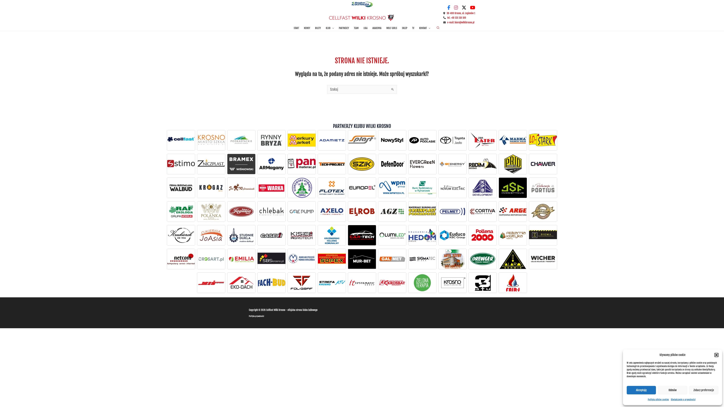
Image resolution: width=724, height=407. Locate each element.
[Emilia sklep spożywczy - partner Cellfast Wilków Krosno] (241, 259)
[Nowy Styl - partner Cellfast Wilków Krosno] (392, 140)
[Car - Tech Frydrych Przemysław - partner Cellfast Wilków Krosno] (362, 235)
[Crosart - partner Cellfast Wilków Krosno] (211, 259)
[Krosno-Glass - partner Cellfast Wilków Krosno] (452, 283)
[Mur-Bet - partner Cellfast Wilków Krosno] (362, 259)
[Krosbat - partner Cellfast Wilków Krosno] (392, 283)
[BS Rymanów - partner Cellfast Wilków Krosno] (422, 188)
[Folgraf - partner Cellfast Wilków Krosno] (302, 283)
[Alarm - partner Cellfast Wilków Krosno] (513, 259)
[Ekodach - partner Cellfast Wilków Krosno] (241, 283)
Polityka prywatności (256, 316)
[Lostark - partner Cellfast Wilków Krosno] (543, 140)
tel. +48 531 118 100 (456, 17)
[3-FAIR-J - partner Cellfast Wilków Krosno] (513, 283)
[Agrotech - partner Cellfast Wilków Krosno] (302, 235)
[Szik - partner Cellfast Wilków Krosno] (362, 164)
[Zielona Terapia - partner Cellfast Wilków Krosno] (422, 283)
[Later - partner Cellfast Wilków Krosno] (483, 140)
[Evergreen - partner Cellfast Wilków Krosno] (422, 164)
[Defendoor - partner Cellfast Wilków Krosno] (392, 164)
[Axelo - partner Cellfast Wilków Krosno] (332, 211)
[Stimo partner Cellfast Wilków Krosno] (181, 164)
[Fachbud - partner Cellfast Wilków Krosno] (271, 283)
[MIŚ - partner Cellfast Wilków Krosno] (211, 283)
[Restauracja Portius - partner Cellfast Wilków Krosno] (543, 188)
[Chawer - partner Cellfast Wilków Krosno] (543, 164)
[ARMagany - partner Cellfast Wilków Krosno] (271, 164)
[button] (716, 355)
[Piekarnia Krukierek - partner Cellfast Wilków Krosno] (181, 235)
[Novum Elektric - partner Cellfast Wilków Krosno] (452, 188)
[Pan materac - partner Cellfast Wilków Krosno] (302, 164)
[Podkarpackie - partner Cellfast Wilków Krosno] (241, 140)
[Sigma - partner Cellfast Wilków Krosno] (543, 235)
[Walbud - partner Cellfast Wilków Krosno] (181, 188)
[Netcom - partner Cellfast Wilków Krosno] (181, 259)
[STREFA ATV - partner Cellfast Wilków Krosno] (332, 283)
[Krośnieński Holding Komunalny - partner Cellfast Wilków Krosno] (332, 235)
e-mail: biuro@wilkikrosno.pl (460, 22)
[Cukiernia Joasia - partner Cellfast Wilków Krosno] (211, 235)
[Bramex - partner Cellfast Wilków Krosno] (241, 164)
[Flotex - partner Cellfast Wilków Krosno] (332, 188)
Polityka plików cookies (658, 399)
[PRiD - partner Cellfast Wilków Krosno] (513, 164)
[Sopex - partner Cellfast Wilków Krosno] (332, 259)
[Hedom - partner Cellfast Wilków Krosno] (422, 235)
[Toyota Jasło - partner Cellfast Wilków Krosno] (422, 140)
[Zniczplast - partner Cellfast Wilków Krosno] (211, 164)
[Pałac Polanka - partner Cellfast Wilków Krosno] (211, 211)
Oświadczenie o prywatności (683, 399)
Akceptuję (641, 390)
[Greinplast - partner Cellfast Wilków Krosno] (422, 211)
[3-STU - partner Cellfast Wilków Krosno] (483, 283)
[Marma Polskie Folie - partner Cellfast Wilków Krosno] (513, 140)
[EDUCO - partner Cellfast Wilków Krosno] (452, 235)
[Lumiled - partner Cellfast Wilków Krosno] (392, 235)
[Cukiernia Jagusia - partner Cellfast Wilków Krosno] (241, 211)
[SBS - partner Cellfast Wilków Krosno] (271, 259)
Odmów (673, 390)
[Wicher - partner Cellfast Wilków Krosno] (543, 259)
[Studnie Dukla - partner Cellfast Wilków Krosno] (241, 235)
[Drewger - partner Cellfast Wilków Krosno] (483, 259)
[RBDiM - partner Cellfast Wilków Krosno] (483, 164)
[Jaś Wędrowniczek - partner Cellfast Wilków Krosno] (241, 188)
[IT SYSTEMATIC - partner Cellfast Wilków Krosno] (362, 283)
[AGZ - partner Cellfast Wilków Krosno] (392, 211)
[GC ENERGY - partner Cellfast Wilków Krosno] (452, 164)
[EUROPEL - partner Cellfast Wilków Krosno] (362, 188)
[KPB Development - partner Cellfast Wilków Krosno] (483, 188)
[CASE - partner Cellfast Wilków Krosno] (271, 235)
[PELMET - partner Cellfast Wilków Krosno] (452, 211)
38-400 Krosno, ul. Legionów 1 (461, 13)
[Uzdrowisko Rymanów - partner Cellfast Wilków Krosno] (302, 188)
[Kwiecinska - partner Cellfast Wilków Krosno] (302, 259)
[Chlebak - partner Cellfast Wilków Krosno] (271, 211)
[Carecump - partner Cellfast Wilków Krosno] (302, 211)
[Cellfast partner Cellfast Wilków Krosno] (181, 140)
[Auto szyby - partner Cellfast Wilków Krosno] (452, 259)
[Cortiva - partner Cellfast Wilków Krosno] (483, 211)
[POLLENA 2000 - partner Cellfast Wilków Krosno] (483, 235)
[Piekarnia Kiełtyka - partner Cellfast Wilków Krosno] (513, 235)
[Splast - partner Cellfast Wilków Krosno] (362, 140)
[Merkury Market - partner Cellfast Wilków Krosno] (302, 140)
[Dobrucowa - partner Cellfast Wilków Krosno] (543, 211)
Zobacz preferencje (703, 390)
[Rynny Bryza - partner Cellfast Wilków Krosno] (271, 140)
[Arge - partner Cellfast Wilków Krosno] (513, 211)
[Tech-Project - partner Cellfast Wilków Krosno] (332, 164)
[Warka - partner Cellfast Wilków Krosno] (271, 188)
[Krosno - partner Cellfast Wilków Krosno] (211, 140)
